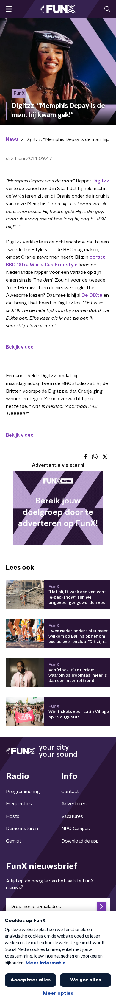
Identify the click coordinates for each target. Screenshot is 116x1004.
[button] (9, 9)
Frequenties (19, 803)
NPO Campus (75, 828)
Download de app (80, 841)
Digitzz (101, 180)
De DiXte (91, 295)
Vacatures (72, 816)
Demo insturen (22, 828)
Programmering (23, 791)
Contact (70, 791)
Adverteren (74, 803)
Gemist (13, 841)
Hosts (12, 816)
